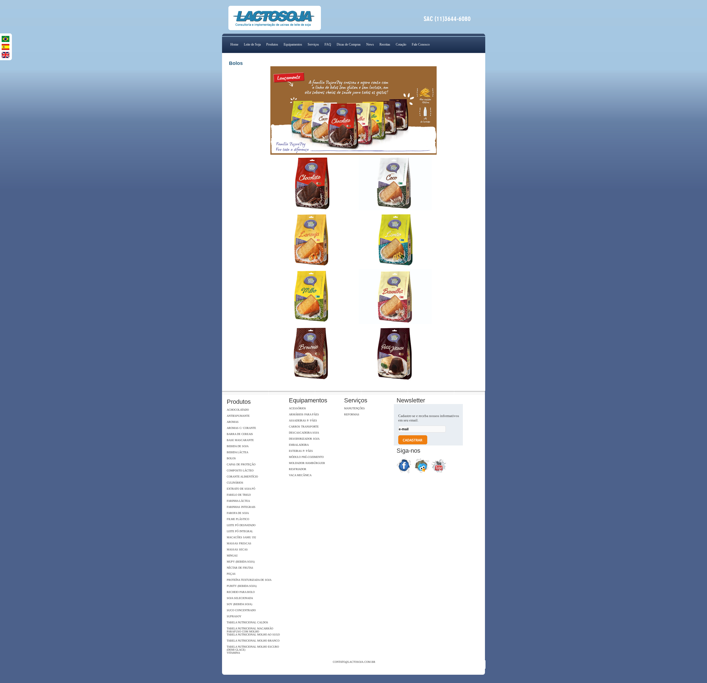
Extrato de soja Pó (241, 488)
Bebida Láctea (237, 452)
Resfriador (297, 469)
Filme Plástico (238, 519)
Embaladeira (299, 444)
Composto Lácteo (240, 470)
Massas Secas (237, 549)
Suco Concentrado (241, 610)
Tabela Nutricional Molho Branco (253, 640)
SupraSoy (234, 616)
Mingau (232, 555)
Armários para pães (304, 414)
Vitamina (233, 652)
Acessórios (297, 408)
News (370, 44)
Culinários (235, 482)
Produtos (272, 44)
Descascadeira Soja (304, 432)
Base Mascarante (240, 440)
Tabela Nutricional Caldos (247, 622)
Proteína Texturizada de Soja (249, 579)
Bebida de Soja (238, 446)
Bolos (231, 458)
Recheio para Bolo (241, 592)
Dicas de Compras (349, 44)
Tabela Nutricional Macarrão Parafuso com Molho (250, 630)
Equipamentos (293, 44)
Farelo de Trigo (239, 494)
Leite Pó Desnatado (241, 525)
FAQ (328, 44)
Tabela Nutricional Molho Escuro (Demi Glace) (253, 648)
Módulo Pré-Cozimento (306, 456)
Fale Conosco (421, 44)
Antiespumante (238, 415)
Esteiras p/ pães (301, 450)
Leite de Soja (252, 44)
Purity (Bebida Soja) (242, 585)
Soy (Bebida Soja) (239, 604)
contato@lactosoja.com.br (354, 661)
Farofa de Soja (238, 513)
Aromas (233, 421)
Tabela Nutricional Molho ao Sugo (253, 634)
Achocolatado (238, 409)
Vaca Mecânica (300, 475)
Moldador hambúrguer (307, 463)
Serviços (313, 44)
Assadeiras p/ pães (303, 420)
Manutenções (354, 408)
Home (234, 44)
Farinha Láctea (238, 500)
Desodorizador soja (304, 438)
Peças (231, 573)
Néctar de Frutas (240, 567)
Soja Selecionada (240, 598)
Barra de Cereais (240, 434)
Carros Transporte (304, 426)
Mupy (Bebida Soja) (241, 561)
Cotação (401, 44)
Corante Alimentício (242, 476)
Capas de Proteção (241, 464)
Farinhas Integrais (241, 506)
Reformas (351, 414)
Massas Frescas (239, 543)
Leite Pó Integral (240, 531)
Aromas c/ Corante (241, 427)
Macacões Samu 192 (241, 537)
